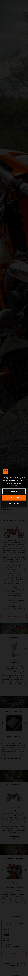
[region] (14, 488)
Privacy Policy (13, 485)
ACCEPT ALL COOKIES (14, 497)
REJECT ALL (14, 491)
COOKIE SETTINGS (14, 503)
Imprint (16, 485)
